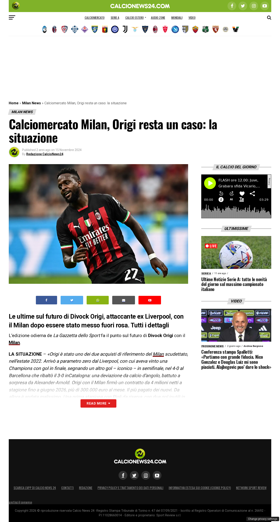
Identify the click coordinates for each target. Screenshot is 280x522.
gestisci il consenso (20, 502)
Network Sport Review (251, 487)
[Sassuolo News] (205, 29)
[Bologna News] (54, 29)
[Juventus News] (125, 29)
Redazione (85, 487)
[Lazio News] (135, 29)
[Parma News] (185, 29)
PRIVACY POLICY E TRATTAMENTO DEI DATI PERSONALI (130, 487)
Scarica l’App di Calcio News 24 (35, 487)
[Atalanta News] (44, 29)
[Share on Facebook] (46, 300)
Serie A (115, 17)
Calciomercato (95, 17)
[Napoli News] (175, 29)
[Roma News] (195, 29)
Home (14, 103)
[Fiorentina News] (85, 29)
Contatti (67, 487)
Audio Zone (158, 17)
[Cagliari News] (65, 29)
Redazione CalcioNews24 (44, 154)
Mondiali (176, 17)
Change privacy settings (262, 518)
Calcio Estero (134, 17)
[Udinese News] (225, 29)
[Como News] (75, 29)
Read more (97, 403)
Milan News (31, 103)
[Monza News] (165, 29)
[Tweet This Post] (72, 300)
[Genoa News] (105, 29)
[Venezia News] (236, 29)
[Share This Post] (98, 300)
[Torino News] (215, 29)
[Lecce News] (145, 29)
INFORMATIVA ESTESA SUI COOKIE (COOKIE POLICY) (200, 487)
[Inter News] (115, 29)
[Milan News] (155, 29)
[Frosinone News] (95, 29)
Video (192, 17)
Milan (14, 342)
